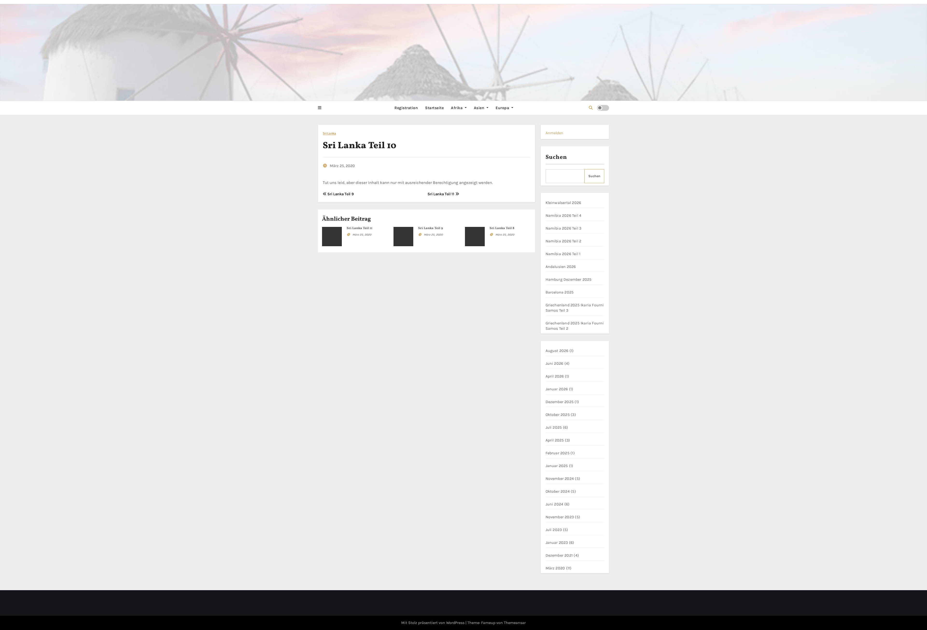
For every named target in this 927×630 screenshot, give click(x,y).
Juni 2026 (554, 363)
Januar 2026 (557, 389)
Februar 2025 (557, 453)
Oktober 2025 (558, 414)
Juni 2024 (554, 504)
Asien (479, 107)
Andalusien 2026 (561, 266)
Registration (406, 107)
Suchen (556, 157)
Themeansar (515, 622)
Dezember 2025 (560, 401)
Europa (503, 107)
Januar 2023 (557, 542)
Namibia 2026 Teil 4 (564, 215)
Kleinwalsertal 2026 (563, 202)
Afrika (457, 107)
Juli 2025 (554, 427)
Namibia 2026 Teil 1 (563, 254)
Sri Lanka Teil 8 (502, 228)
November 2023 (560, 517)
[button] (319, 108)
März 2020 (555, 568)
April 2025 (555, 440)
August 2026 (557, 350)
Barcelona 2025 (560, 292)
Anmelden (554, 133)
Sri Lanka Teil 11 (441, 194)
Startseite (434, 107)
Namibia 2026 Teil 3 (564, 228)
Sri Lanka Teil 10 (359, 146)
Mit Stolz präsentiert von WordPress (433, 622)
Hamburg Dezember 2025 (569, 279)
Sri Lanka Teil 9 (340, 194)
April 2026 (555, 376)
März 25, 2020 (361, 234)
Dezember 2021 (559, 555)
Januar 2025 (557, 465)
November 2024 (560, 478)
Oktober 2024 (558, 491)
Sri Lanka (329, 133)
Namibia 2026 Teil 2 (564, 241)
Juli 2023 (554, 529)
